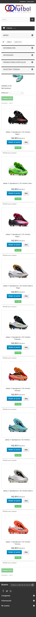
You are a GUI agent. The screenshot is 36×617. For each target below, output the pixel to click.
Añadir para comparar (10, 153)
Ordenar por (4, 92)
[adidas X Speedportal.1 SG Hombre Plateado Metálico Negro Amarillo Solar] (18, 322)
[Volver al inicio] (3, 42)
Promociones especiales (14, 62)
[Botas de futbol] (18, 9)
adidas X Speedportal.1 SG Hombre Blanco (18, 491)
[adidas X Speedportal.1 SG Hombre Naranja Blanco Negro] (18, 527)
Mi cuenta (5, 606)
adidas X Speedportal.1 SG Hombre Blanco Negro (18, 287)
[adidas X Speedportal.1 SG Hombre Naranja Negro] (18, 373)
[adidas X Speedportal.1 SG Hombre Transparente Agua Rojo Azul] (18, 425)
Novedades (8, 55)
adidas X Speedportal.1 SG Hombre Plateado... (18, 338)
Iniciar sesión (30, 1)
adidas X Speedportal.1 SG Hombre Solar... (18, 183)
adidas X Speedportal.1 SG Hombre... (18, 440)
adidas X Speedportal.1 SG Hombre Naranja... (18, 389)
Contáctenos (23, 1)
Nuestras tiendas (11, 69)
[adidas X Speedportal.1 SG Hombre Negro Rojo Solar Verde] (18, 117)
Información (9, 48)
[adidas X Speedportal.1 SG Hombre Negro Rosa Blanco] (18, 219)
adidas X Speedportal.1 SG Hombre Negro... (18, 133)
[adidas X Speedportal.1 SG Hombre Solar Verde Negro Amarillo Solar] (18, 168)
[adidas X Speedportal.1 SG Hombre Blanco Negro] (18, 271)
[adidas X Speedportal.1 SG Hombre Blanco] (18, 476)
